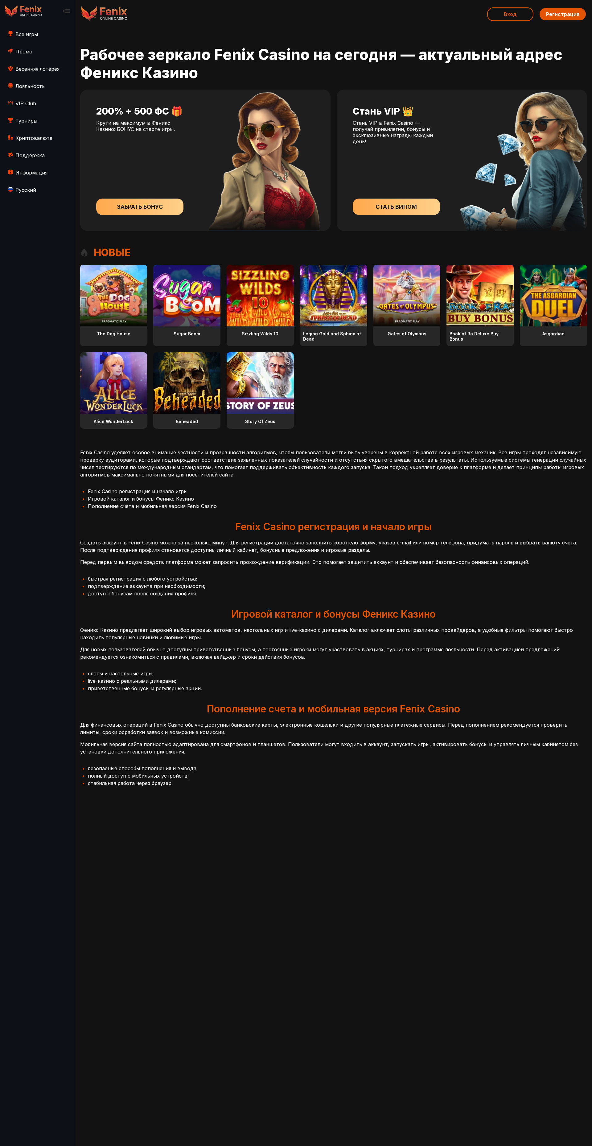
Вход (510, 14)
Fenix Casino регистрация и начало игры (137, 491)
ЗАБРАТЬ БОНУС (140, 207)
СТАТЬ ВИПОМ (396, 207)
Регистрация (562, 14)
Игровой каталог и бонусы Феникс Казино (141, 499)
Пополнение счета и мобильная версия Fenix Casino (152, 506)
